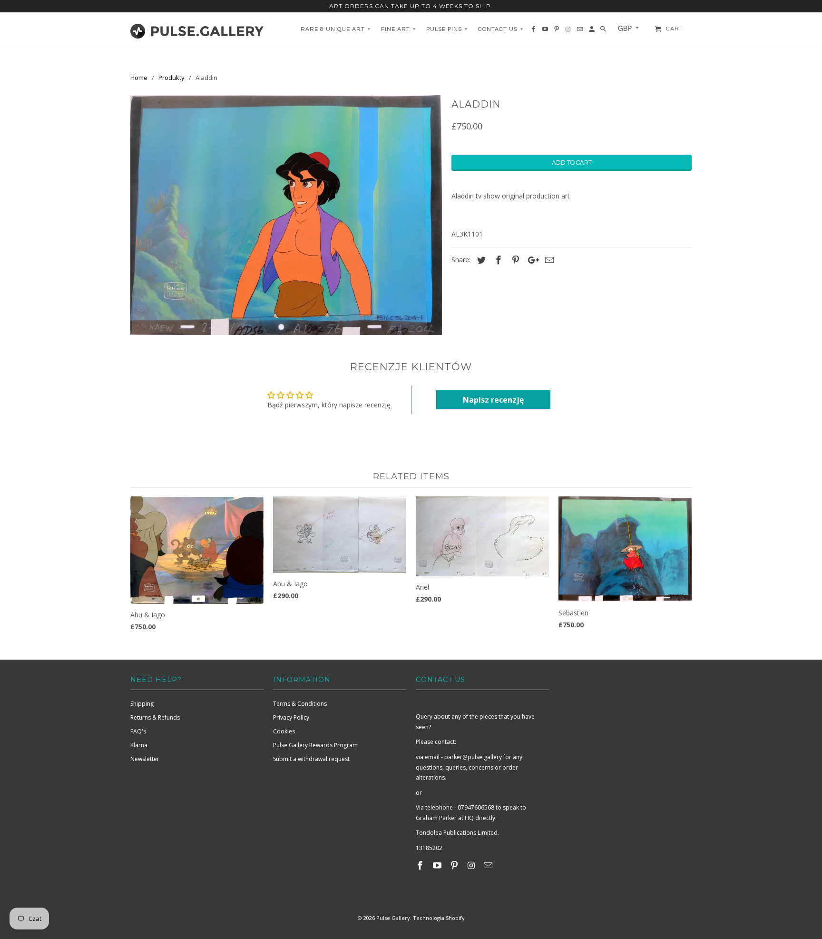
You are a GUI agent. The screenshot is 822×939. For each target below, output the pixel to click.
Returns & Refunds (155, 717)
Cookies (284, 731)
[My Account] (592, 31)
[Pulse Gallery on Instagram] (472, 865)
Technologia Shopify (439, 917)
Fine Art (398, 29)
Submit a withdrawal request (311, 759)
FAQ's (138, 731)
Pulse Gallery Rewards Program (315, 745)
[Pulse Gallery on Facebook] (421, 865)
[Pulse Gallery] (197, 29)
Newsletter (144, 759)
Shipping (142, 704)
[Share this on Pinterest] (514, 260)
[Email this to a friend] (548, 260)
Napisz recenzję (493, 400)
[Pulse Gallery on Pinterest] (455, 865)
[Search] (603, 31)
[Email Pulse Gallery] (489, 865)
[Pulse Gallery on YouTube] (438, 865)
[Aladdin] (286, 215)
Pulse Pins (447, 29)
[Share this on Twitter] (480, 260)
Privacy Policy (291, 717)
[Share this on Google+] (530, 260)
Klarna (138, 745)
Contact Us (500, 29)
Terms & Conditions (300, 704)
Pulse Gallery (393, 917)
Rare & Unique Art (336, 29)
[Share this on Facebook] (497, 260)
